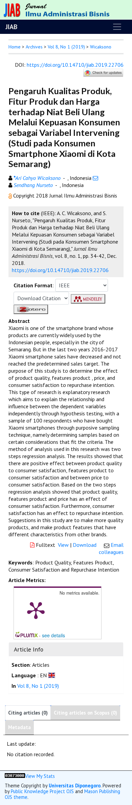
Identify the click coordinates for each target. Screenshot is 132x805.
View (63, 544)
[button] (10, 195)
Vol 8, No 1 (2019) (66, 47)
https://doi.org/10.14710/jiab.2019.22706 (75, 64)
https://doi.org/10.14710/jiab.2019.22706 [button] (60, 270)
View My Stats (40, 776)
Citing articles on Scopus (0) (85, 712)
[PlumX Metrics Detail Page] (36, 610)
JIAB (11, 26)
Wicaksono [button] (100, 47)
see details (53, 635)
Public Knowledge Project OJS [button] (42, 791)
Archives (34, 47)
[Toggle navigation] (117, 27)
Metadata (19, 727)
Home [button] (14, 47)
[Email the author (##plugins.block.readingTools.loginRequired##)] (95, 177)
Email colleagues (111, 548)
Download (84, 544)
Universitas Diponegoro (75, 785)
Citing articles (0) (28, 712)
